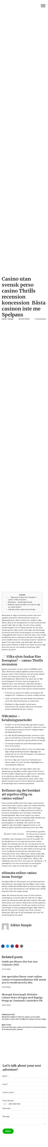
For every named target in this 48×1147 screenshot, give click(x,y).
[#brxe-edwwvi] (43, 5)
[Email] (21, 946)
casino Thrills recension (17, 674)
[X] (7, 946)
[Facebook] (3, 946)
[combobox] (5, 1104)
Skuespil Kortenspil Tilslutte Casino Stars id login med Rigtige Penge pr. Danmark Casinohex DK (22, 997)
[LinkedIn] (12, 946)
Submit (8, 1131)
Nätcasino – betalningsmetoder (20, 602)
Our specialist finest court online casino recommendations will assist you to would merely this (24, 979)
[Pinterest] (17, 946)
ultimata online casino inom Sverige (21, 609)
